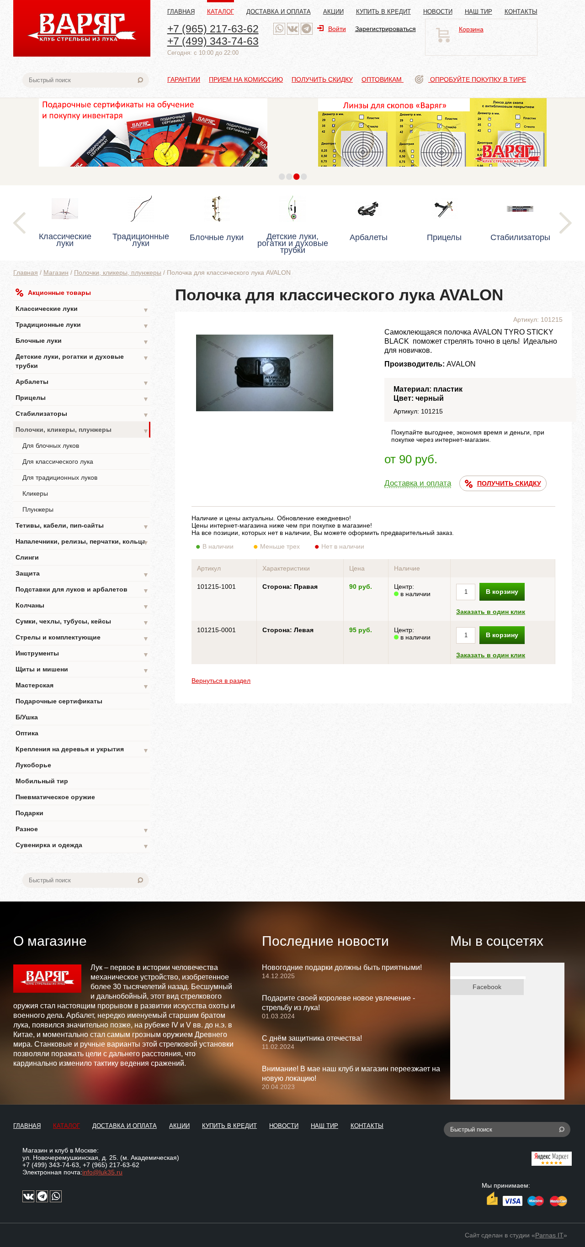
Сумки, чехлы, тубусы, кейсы (82, 622)
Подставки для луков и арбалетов (82, 590)
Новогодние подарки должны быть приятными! (342, 967)
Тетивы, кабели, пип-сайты (82, 526)
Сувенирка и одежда (82, 845)
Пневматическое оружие (55, 797)
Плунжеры (37, 509)
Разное (82, 829)
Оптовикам (383, 79)
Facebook (487, 986)
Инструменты (82, 654)
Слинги (27, 557)
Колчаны (82, 606)
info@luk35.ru (102, 1172)
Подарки (29, 813)
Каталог (220, 11)
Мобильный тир (42, 781)
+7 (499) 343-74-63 (213, 41)
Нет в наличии (342, 546)
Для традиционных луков (59, 477)
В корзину (502, 591)
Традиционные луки (82, 325)
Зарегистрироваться (385, 28)
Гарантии (183, 79)
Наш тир (478, 11)
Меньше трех (280, 546)
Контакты (521, 11)
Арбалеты (82, 382)
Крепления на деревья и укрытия (82, 749)
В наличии (218, 546)
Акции (333, 11)
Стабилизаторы (82, 414)
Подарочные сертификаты (59, 701)
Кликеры (35, 493)
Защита (82, 574)
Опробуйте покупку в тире (477, 79)
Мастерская (82, 685)
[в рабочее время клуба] (279, 29)
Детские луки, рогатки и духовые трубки (82, 361)
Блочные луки (82, 341)
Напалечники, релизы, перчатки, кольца (82, 542)
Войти (337, 28)
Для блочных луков (50, 445)
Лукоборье (33, 765)
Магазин (56, 272)
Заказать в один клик (490, 611)
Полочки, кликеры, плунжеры (117, 272)
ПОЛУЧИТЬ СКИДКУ (509, 483)
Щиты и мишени (82, 669)
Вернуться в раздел (220, 680)
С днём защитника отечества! (312, 1038)
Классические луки (82, 309)
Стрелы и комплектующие (82, 638)
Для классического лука (57, 461)
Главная (181, 11)
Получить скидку (322, 79)
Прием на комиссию (246, 79)
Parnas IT (549, 1235)
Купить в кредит (383, 11)
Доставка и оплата (278, 11)
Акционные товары (59, 292)
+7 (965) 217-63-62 (213, 29)
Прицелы (82, 398)
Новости (437, 11)
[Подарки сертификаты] (153, 169)
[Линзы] (432, 169)
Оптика (27, 733)
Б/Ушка (27, 717)
